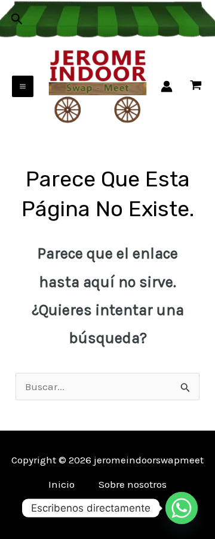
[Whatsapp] (181, 508)
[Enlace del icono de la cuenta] (167, 86)
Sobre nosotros (133, 484)
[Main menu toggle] (22, 86)
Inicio (61, 484)
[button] (17, 19)
